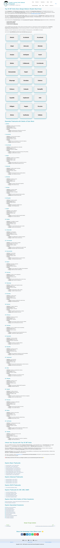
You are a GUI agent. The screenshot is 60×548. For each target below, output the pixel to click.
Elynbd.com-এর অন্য (19, 454)
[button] (44, 2)
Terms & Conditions (48, 542)
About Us (11, 542)
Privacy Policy (30, 542)
